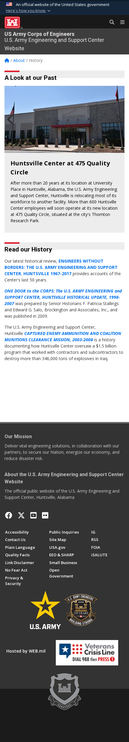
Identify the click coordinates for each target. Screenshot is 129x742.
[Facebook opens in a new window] (8, 515)
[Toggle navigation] (120, 22)
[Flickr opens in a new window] (45, 515)
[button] (29, 11)
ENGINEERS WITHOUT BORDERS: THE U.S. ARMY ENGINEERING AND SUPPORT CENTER (61, 267)
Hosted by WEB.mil (26, 651)
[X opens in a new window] (21, 515)
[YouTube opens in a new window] (33, 515)
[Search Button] (109, 22)
